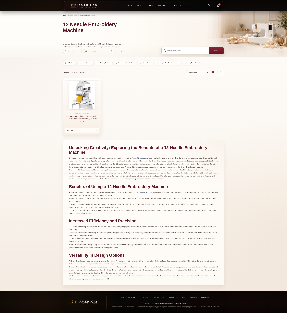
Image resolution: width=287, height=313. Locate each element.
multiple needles (146, 192)
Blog (151, 5)
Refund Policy (159, 297)
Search (216, 50)
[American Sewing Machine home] (84, 302)
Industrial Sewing (145, 63)
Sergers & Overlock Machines (125, 63)
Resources (162, 5)
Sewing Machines (85, 63)
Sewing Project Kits (191, 63)
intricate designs (142, 158)
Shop (139, 5)
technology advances (152, 173)
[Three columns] (219, 71)
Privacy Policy (145, 297)
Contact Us (177, 5)
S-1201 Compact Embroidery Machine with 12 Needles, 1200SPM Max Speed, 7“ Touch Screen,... (82, 118)
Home (130, 5)
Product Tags (173, 297)
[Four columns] (213, 71)
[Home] (84, 5)
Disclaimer (132, 297)
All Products (69, 63)
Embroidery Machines (103, 63)
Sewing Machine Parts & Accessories (168, 63)
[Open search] (208, 4)
